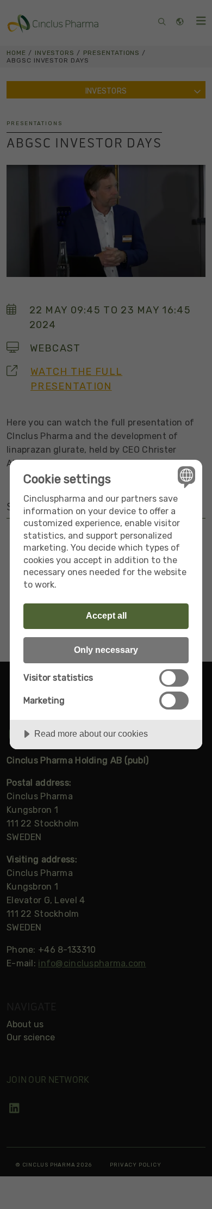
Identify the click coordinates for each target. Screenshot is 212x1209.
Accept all (106, 615)
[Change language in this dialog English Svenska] (185, 477)
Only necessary (106, 650)
